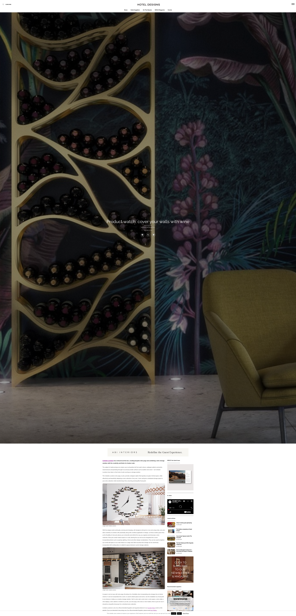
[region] (148, 452)
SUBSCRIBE (8, 4)
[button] (142, 235)
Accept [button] (173, 613)
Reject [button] (179, 613)
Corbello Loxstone (108, 460)
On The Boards (147, 10)
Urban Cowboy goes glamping (184, 522)
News (125, 10)
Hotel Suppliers (135, 10)
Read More (186, 613)
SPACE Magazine (160, 10)
